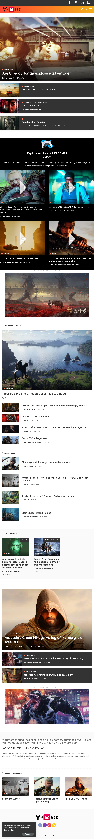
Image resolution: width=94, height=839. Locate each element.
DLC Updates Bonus (13, 634)
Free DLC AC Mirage (76, 798)
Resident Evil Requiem (34, 121)
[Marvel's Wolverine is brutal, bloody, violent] (12, 675)
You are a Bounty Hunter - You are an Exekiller (20, 258)
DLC (7, 793)
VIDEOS (6, 202)
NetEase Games (56, 265)
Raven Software (29, 409)
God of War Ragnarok (34, 438)
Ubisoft (26, 420)
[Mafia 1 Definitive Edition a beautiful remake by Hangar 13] (10, 429)
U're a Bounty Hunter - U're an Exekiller (39, 89)
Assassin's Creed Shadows (36, 416)
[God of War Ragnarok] (10, 440)
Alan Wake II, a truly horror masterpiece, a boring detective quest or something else (15, 563)
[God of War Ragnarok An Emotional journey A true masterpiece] (47, 547)
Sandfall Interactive (31, 517)
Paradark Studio (32, 93)
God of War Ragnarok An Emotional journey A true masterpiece (47, 562)
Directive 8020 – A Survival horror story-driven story (53, 658)
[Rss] (88, 3)
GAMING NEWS (9, 69)
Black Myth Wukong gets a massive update (46, 462)
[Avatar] (15, 786)
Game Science (28, 466)
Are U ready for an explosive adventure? (36, 73)
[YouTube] (82, 3)
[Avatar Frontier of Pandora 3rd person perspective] (10, 497)
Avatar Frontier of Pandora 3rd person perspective (51, 496)
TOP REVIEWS (9, 533)
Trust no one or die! (30, 105)
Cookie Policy (9, 830)
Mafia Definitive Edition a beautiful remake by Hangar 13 (54, 427)
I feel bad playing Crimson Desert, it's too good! (34, 393)
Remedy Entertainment (13, 571)
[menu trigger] (90, 9)
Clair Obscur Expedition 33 (36, 512)
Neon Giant (55, 211)
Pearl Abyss (6, 216)
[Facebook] (69, 3)
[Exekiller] (47, 49)
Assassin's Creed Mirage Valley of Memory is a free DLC (44, 639)
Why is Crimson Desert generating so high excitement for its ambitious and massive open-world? (21, 209)
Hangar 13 (27, 431)
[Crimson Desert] (22, 187)
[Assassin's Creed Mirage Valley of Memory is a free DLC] (47, 619)
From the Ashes (11, 798)
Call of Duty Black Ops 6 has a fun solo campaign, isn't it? (54, 405)
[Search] (86, 9)
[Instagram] (76, 3)
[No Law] (71, 187)
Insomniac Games (32, 678)
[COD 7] (9, 123)
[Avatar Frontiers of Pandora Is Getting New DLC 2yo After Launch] (10, 480)
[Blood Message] (71, 238)
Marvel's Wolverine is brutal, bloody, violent (48, 674)
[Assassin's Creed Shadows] (10, 418)
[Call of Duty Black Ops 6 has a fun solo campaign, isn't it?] (10, 407)
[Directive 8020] (9, 106)
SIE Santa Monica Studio (32, 442)
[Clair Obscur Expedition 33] (10, 514)
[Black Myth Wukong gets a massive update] (10, 463)
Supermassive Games (33, 109)
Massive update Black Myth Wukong (46, 800)
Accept (27, 834)
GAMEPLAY (9, 388)
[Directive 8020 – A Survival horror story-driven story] (12, 659)
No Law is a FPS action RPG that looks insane (69, 207)
